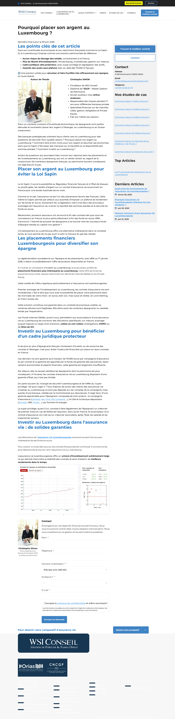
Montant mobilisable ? (54, 564)
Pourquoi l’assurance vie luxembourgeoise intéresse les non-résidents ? (133, 202)
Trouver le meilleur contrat (149, 13)
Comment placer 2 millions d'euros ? (132, 109)
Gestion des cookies (104, 717)
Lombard (60, 399)
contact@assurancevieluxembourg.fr (131, 81)
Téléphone (48, 551)
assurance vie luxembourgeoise (55, 437)
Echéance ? (48, 577)
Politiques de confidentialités (127, 717)
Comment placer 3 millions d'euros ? (132, 117)
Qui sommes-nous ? (98, 681)
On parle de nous (97, 685)
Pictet (36, 402)
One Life (50, 399)
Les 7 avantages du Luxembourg (68, 688)
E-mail (46, 590)
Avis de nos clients (97, 693)
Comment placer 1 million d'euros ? (132, 101)
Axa (43, 399)
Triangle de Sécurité (62, 705)
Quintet (23, 402)
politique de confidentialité (71, 603)
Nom (45, 537)
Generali (36, 399)
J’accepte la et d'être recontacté (76, 603)
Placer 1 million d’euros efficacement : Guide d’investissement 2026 (28, 684)
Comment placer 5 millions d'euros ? (132, 125)
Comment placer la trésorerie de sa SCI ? (134, 152)
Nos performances (133, 3)
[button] (47, 13)
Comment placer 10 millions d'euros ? (133, 133)
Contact (151, 3)
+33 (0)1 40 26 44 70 (124, 88)
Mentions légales (149, 717)
